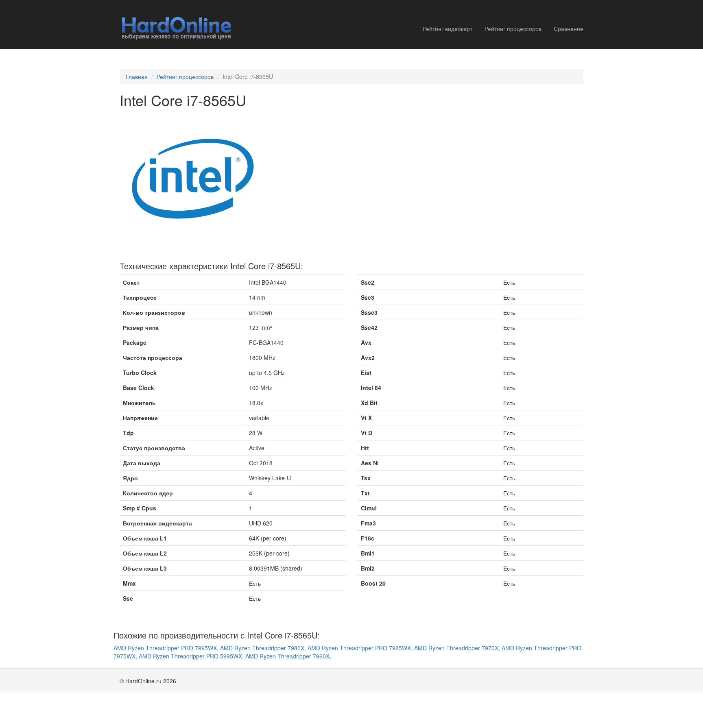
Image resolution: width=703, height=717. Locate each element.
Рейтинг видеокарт (447, 28)
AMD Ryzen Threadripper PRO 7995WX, (167, 648)
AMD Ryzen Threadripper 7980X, (264, 648)
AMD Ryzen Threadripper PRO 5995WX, (192, 656)
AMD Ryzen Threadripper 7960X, (288, 656)
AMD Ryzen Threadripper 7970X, (458, 648)
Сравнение (568, 28)
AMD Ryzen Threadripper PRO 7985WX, (361, 648)
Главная (137, 76)
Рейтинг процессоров (513, 28)
